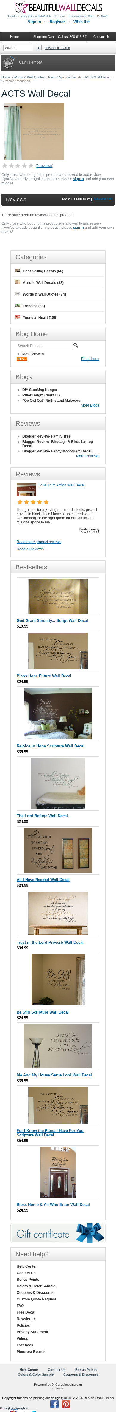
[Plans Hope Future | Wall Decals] (58, 667)
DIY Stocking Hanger (39, 390)
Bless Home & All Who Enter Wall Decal (53, 1204)
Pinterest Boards (31, 1352)
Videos (22, 1339)
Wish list (81, 22)
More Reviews (87, 456)
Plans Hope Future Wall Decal (44, 676)
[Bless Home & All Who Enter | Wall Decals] (58, 1196)
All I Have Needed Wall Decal (43, 880)
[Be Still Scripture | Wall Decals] (58, 1004)
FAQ (20, 1306)
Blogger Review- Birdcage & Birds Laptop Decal (57, 444)
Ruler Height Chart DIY (41, 395)
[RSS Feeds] (22, 359)
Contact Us (26, 1273)
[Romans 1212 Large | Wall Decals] (58, 738)
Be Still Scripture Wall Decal (43, 1012)
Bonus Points (28, 1279)
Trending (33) (34, 306)
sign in (78, 179)
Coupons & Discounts (35, 1293)
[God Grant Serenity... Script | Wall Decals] (58, 612)
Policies (23, 1325)
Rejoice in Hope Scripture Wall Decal (50, 746)
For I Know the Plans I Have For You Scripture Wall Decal (50, 1132)
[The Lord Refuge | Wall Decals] (58, 807)
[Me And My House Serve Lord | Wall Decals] (58, 1067)
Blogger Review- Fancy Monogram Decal (56, 451)
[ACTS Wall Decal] (34, 159)
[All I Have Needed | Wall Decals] (58, 871)
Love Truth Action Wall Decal (61, 485)
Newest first (103, 199)
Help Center (27, 1266)
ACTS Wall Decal (97, 77)
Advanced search (57, 48)
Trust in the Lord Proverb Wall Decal (50, 942)
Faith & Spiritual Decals (64, 77)
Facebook (25, 1345)
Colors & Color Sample (36, 1286)
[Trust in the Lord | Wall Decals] (58, 934)
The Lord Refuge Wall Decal (42, 816)
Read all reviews (30, 549)
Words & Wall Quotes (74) (44, 294)
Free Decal (26, 1312)
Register (57, 22)
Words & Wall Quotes (29, 77)
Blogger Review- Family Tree (46, 436)
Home (5, 77)
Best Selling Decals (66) (43, 271)
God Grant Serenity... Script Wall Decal (52, 620)
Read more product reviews (39, 542)
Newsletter (26, 1319)
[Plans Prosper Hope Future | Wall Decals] (58, 1122)
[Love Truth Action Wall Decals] (26, 495)
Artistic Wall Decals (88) (43, 283)
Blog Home (90, 359)
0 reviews (44, 166)
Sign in (34, 22)
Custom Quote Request (36, 1299)
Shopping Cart (43, 36)
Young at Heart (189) (40, 318)
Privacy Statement (32, 1332)
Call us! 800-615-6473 (72, 36)
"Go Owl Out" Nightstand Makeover (52, 400)
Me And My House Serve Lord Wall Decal (54, 1075)
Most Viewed (33, 354)
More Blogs (90, 405)
